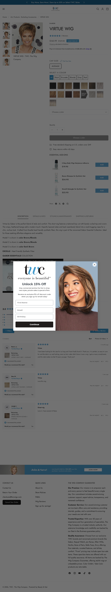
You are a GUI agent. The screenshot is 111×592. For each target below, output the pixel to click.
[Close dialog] (94, 264)
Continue (34, 324)
